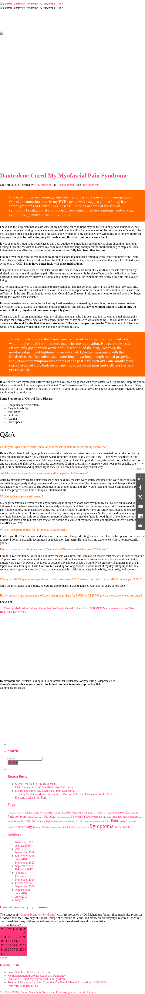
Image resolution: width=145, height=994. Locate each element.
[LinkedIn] (140, 516)
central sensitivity (34, 812)
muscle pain (29, 821)
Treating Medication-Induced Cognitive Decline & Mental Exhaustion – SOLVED (53, 608)
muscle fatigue (14, 821)
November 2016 (25, 879)
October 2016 (23, 883)
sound (72, 827)
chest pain (77, 812)
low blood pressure (128, 816)
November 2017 (25, 862)
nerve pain (77, 821)
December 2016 (24, 876)
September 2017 (25, 866)
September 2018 (25, 855)
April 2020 (21, 849)
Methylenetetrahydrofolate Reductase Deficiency (44, 787)
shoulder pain (56, 827)
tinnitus (127, 827)
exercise (124, 812)
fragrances (38, 817)
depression (113, 812)
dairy (104, 813)
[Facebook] (140, 487)
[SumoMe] (140, 525)
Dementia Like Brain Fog (30, 797)
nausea (59, 821)
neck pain (67, 821)
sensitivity (25, 827)
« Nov (4, 957)
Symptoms (101, 826)
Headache (51, 816)
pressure (132, 821)
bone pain (19, 813)
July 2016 (21, 893)
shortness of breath (40, 827)
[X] (140, 497)
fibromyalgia (26, 816)
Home (3, 26)
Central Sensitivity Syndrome (37, 914)
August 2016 (23, 889)
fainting (134, 812)
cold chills (97, 813)
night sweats (98, 821)
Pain (114, 821)
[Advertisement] (72, 649)
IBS (71, 816)
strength (85, 827)
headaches (64, 817)
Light (114, 816)
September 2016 (25, 886)
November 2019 (25, 852)
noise (107, 821)
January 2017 (23, 872)
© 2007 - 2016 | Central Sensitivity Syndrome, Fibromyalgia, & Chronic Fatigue (48, 992)
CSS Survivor (42, 184)
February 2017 (24, 869)
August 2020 (23, 845)
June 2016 (21, 896)
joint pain (107, 817)
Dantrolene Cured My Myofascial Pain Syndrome (44, 790)
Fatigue (13, 816)
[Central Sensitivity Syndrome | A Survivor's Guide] (31, 3)
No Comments (90, 184)
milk (141, 817)
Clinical (88, 812)
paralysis (123, 821)
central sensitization (58, 812)
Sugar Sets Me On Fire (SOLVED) (36, 784)
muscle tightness (47, 821)
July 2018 (21, 859)
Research (12, 827)
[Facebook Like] (140, 478)
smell (65, 827)
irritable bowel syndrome (88, 816)
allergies (11, 813)
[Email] (140, 506)
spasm (78, 827)
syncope (118, 827)
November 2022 (25, 842)
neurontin (88, 821)
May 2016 (21, 900)
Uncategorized (22, 26)
